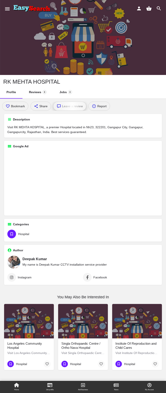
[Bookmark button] (47, 364)
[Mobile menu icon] (7, 9)
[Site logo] (33, 8)
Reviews (37, 92)
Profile (11, 92)
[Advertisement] (83, 182)
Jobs (65, 92)
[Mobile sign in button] (139, 8)
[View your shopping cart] (149, 8)
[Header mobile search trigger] (159, 8)
